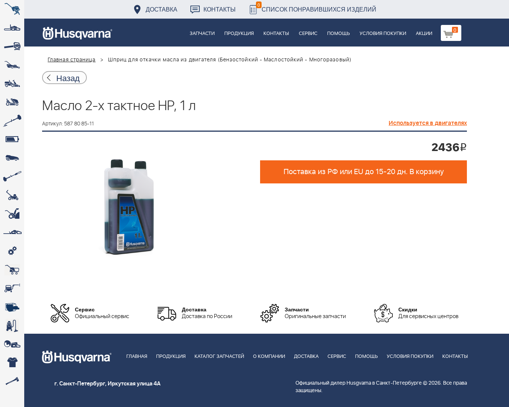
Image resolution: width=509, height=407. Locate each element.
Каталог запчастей (219, 356)
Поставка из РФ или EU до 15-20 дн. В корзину (364, 171)
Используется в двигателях (428, 123)
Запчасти (202, 33)
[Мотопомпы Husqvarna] (12, 307)
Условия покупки (383, 33)
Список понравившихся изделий (316, 7)
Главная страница (72, 60)
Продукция (239, 33)
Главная (136, 356)
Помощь (338, 33)
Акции (424, 33)
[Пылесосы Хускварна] (12, 325)
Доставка (161, 9)
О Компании (269, 356)
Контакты (219, 9)
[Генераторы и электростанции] (12, 269)
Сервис (308, 33)
